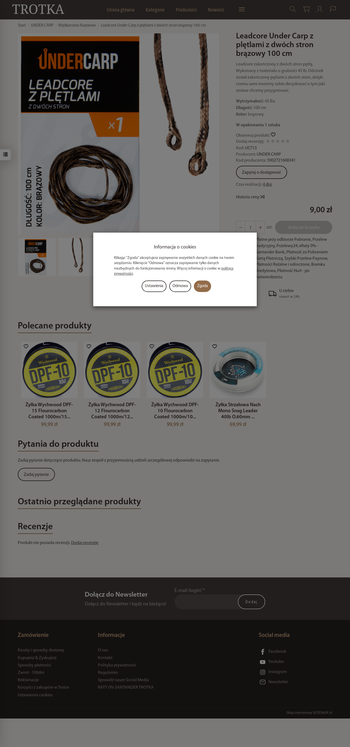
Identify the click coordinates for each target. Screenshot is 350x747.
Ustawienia (154, 286)
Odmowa (180, 286)
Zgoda (202, 286)
